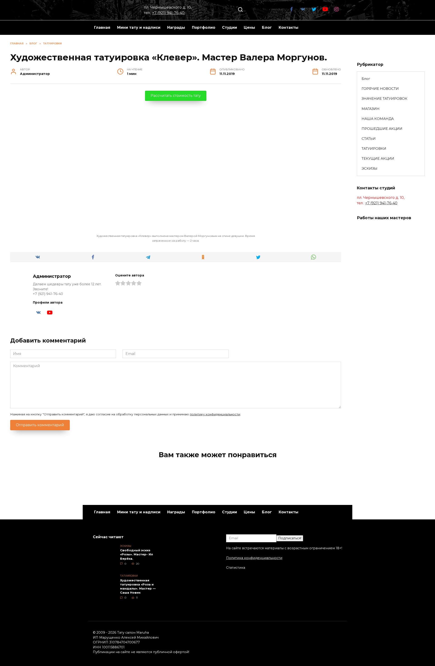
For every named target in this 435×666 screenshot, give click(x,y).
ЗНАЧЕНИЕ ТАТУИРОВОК (384, 98)
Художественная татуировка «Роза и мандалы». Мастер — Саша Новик (138, 586)
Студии (229, 27)
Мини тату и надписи (138, 27)
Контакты (288, 27)
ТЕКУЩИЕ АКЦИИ (378, 158)
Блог (267, 27)
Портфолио (203, 27)
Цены (249, 27)
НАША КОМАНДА (378, 119)
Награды (176, 27)
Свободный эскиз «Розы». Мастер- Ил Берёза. (136, 554)
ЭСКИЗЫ (369, 168)
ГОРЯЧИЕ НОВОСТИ (380, 88)
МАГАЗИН (370, 109)
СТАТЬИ (369, 138)
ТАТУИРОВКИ (374, 148)
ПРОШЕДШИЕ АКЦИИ (382, 128)
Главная (102, 27)
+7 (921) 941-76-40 (168, 13)
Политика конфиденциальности (254, 558)
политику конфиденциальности (215, 414)
